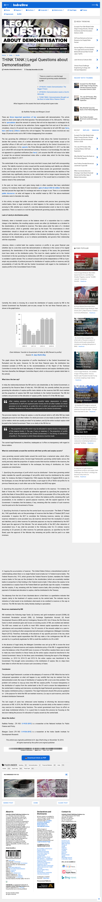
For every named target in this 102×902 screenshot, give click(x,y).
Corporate (43, 10)
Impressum (9, 14)
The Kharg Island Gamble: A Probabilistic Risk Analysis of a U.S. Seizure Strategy (84, 361)
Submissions (57, 10)
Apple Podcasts (66, 843)
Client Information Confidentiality (42, 855)
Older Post (63, 803)
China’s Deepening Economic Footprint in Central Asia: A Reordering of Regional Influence (86, 328)
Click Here (46, 878)
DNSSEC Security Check (43, 857)
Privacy (84, 10)
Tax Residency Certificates (44, 872)
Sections (30, 10)
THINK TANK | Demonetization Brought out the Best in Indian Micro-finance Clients (53, 98)
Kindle (18, 55)
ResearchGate (66, 855)
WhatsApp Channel (67, 857)
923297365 (17, 862)
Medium (64, 853)
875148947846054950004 (17, 869)
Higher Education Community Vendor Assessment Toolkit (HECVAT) (45, 867)
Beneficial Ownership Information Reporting (43, 852)
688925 (20, 876)
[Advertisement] (18, 87)
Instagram (64, 849)
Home (8, 10)
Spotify (63, 856)
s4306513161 (17, 873)
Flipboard (64, 848)
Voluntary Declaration (43, 874)
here (67, 128)
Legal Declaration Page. (44, 841)
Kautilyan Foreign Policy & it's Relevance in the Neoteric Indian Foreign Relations (84, 395)
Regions (18, 10)
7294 (18, 874)
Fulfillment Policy (41, 861)
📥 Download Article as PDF (35, 758)
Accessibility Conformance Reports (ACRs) (44, 849)
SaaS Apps (72, 10)
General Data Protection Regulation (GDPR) (43, 863)
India (10, 55)
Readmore (83, 281)
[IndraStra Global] (20, 5)
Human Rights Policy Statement (43, 870)
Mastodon (64, 852)
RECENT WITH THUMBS (83, 78)
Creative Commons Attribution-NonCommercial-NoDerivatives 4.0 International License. (44, 823)
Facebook (64, 845)
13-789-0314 (19, 877)
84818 (13, 871)
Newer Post (8, 803)
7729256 (21, 887)
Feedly (63, 846)
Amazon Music (66, 842)
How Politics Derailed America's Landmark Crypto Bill (88, 118)
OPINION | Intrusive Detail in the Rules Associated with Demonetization (50, 791)
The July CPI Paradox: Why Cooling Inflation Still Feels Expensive (88, 98)
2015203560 (23, 863)
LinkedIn (64, 850)
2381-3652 (12, 860)
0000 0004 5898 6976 (15, 867)
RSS (19, 14)
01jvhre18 (13, 870)
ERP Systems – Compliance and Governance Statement (44, 859)
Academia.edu (66, 841)
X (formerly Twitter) (67, 859)
